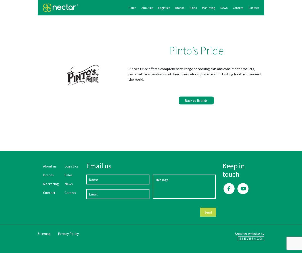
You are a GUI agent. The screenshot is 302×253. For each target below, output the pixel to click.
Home (132, 8)
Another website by (249, 233)
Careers (238, 8)
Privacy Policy (68, 233)
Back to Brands (196, 100)
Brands (180, 8)
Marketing (208, 8)
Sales (193, 8)
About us (147, 8)
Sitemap (44, 233)
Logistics (164, 8)
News (224, 8)
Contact (253, 8)
